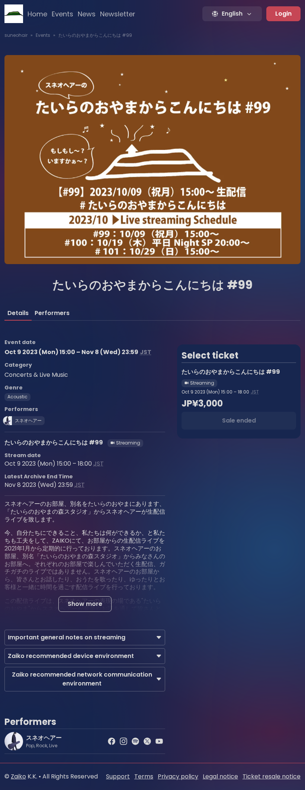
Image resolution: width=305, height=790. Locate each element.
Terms (143, 776)
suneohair (16, 35)
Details (18, 313)
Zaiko (18, 776)
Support (118, 776)
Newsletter (117, 14)
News (87, 14)
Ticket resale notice (272, 776)
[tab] (18, 313)
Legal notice (220, 776)
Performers (52, 313)
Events (62, 14)
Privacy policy (178, 776)
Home (37, 14)
